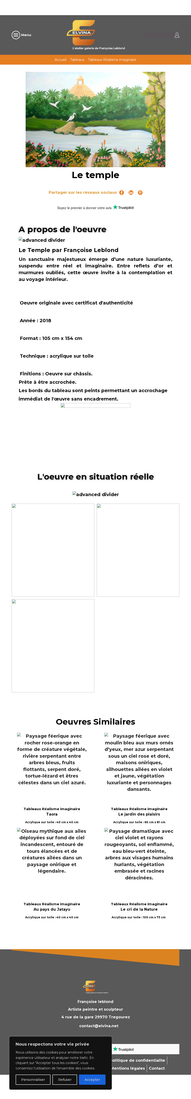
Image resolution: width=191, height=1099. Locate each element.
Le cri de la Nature (139, 909)
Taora (52, 814)
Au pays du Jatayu (52, 909)
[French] (93, 7)
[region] (60, 1063)
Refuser (65, 1080)
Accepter (92, 1080)
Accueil (60, 60)
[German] (99, 7)
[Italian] (105, 7)
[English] (87, 7)
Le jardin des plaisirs (139, 814)
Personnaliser (33, 1080)
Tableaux (77, 60)
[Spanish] (117, 7)
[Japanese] (111, 7)
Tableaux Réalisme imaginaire (112, 60)
